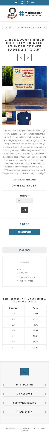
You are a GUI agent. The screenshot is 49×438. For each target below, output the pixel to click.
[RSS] (24, 371)
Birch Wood (30, 179)
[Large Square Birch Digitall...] (28, 57)
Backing (24, 195)
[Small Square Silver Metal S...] (20, 57)
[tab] (24, 250)
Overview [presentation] (24, 249)
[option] (9, 118)
